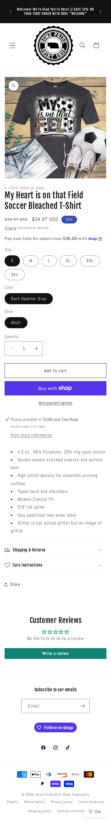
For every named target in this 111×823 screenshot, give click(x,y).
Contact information (73, 811)
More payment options (55, 402)
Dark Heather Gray (28, 299)
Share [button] (15, 584)
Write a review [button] (55, 653)
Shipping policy (39, 811)
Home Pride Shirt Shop (53, 794)
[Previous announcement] (10, 12)
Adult (16, 322)
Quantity (12, 336)
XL (68, 260)
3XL (14, 274)
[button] (12, 45)
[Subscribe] (82, 706)
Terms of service (91, 802)
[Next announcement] (100, 12)
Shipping (10, 228)
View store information (31, 435)
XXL (89, 260)
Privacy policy (61, 802)
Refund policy (34, 802)
